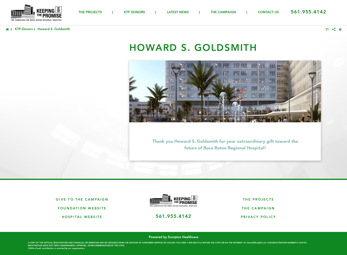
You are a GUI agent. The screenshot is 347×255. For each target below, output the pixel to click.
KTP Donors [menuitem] (134, 12)
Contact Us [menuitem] (268, 12)
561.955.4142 (308, 12)
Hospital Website (82, 217)
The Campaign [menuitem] (223, 12)
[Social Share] (333, 29)
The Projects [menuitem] (90, 12)
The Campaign (258, 208)
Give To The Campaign (82, 199)
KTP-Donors (24, 29)
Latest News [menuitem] (178, 12)
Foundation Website (82, 208)
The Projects (258, 199)
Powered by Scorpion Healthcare (173, 237)
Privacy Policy (258, 217)
